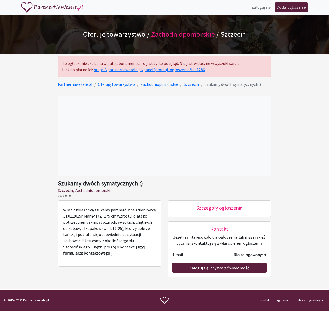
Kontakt (265, 300)
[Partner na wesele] (52, 7)
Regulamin (282, 300)
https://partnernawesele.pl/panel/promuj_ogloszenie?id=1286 (149, 69)
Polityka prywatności (308, 300)
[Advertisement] (164, 136)
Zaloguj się (261, 7)
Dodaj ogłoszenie (291, 7)
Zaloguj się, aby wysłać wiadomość (219, 267)
